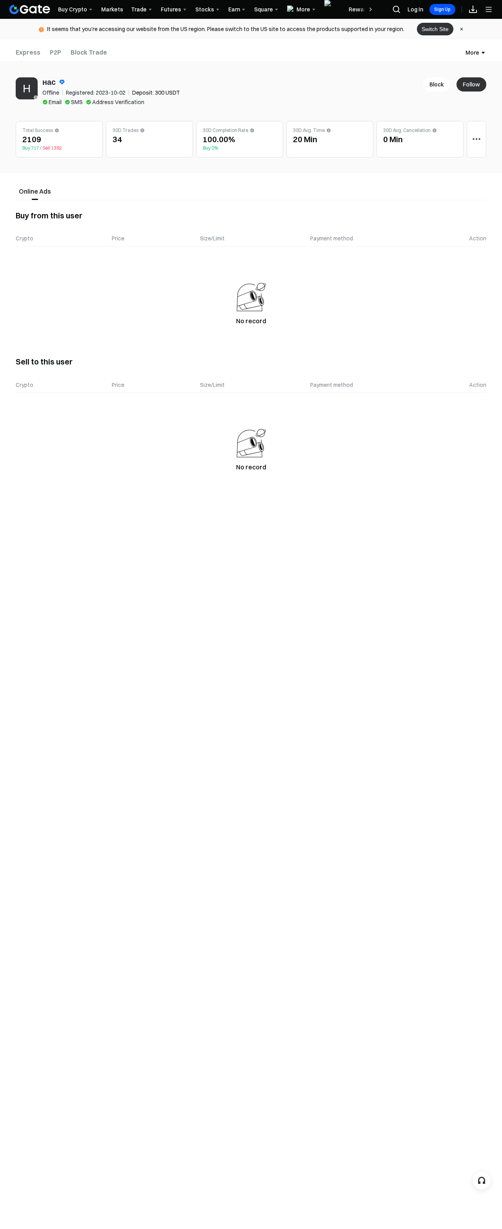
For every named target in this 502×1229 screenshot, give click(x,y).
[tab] (28, 52)
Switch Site (435, 29)
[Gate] (29, 9)
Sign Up (442, 9)
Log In (415, 9)
